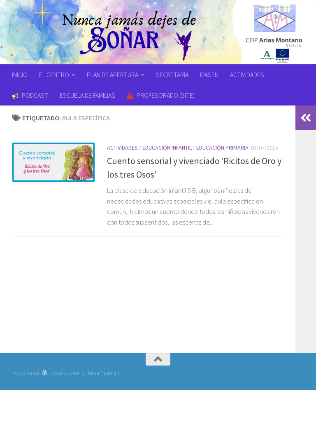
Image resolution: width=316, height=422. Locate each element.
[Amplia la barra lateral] (305, 118)
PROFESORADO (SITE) (166, 95)
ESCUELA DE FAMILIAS (87, 95)
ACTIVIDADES (247, 74)
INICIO (20, 74)
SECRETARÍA (172, 74)
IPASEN (209, 74)
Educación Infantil (167, 147)
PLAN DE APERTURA (112, 74)
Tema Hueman (103, 372)
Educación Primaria (222, 147)
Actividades (122, 147)
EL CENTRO (54, 74)
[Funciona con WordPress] (44, 372)
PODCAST (35, 95)
